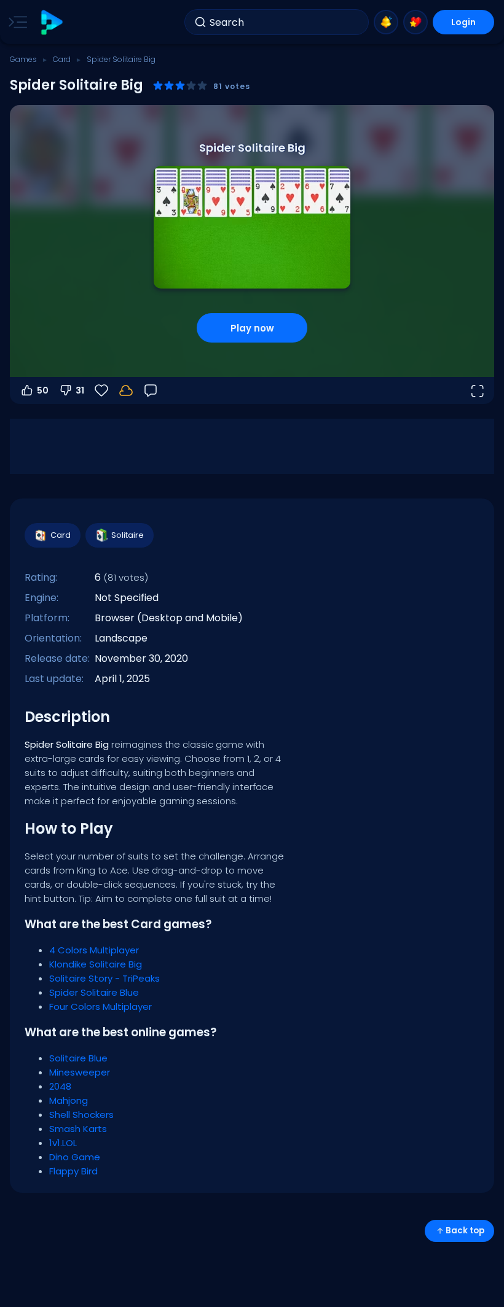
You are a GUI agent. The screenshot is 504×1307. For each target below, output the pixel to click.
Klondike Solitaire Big (95, 964)
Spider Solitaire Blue (94, 992)
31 (80, 390)
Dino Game (74, 1156)
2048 (60, 1086)
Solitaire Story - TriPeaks (104, 978)
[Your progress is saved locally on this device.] (126, 390)
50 (43, 390)
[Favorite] (415, 22)
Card (62, 59)
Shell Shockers (81, 1114)
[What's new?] (386, 22)
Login (463, 22)
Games (23, 59)
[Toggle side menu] (15, 22)
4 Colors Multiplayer (94, 950)
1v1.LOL (63, 1142)
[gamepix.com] (51, 22)
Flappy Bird (73, 1171)
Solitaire (127, 535)
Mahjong (68, 1100)
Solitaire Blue (78, 1058)
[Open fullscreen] (477, 390)
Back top (465, 1230)
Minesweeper (79, 1072)
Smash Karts (78, 1128)
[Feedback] (150, 390)
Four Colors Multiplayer (100, 1006)
